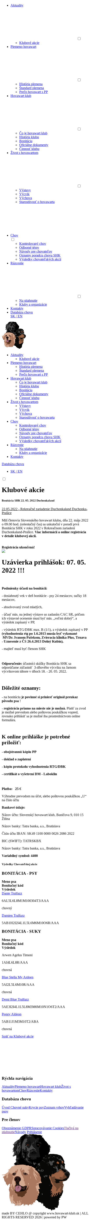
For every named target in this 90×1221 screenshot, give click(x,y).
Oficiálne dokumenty (33, 145)
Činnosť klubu (29, 149)
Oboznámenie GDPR (16, 1128)
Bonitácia (25, 141)
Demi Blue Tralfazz (15, 999)
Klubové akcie (29, 43)
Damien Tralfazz (13, 915)
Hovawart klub (20, 96)
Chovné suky (19, 1107)
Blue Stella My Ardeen (17, 977)
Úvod (6, 1107)
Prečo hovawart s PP (33, 92)
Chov (14, 235)
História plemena (31, 84)
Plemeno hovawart (23, 46)
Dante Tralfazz (12, 893)
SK (12, 316)
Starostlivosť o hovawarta (37, 202)
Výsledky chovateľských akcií (40, 259)
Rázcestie (17, 263)
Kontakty (16, 308)
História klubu (29, 137)
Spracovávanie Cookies (47, 1128)
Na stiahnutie (28, 300)
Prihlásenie (34, 1132)
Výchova (25, 198)
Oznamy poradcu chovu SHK (40, 255)
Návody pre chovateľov (35, 251)
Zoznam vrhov (54, 1107)
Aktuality (16, 5)
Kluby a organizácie (33, 304)
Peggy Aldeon (11, 1014)
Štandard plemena (31, 88)
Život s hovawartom (24, 153)
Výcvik (24, 194)
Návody (20, 1132)
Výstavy (25, 190)
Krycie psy (36, 1107)
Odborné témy (29, 247)
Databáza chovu (21, 312)
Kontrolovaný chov (32, 243)
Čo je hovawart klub (33, 133)
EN (20, 316)
